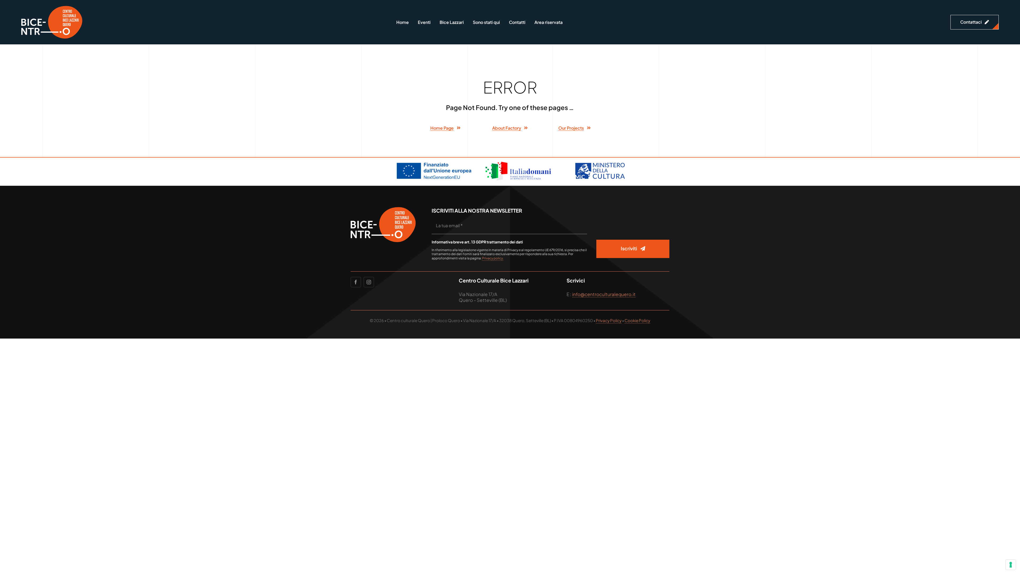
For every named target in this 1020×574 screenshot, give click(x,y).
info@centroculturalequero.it (604, 294)
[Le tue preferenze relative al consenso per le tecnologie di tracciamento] (1011, 565)
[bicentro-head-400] (51, 8)
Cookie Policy (637, 320)
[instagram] (369, 282)
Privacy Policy (609, 320)
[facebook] (356, 282)
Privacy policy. (493, 258)
